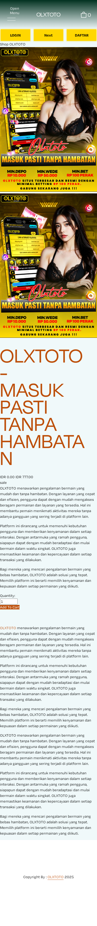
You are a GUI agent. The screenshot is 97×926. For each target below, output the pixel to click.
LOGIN (15, 35)
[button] (10, 607)
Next (48, 35)
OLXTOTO (48, 14)
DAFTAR (82, 35)
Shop (4, 44)
